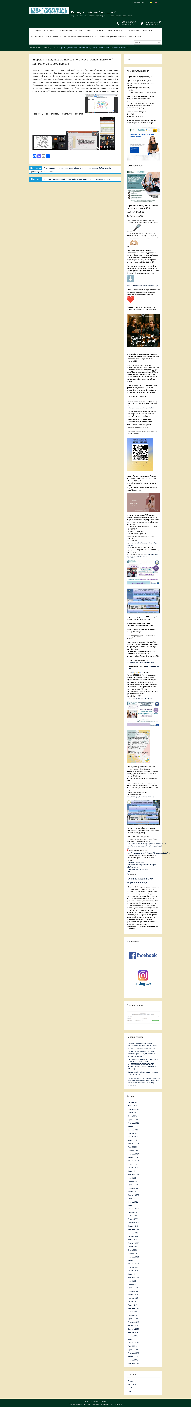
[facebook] (160, 2)
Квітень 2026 (132, 1106)
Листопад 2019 (133, 1322)
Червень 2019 (133, 1332)
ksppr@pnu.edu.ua (128, 24)
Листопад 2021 (133, 1257)
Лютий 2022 (132, 1247)
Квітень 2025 (132, 1140)
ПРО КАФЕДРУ (36, 31)
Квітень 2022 (132, 1240)
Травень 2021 (133, 1271)
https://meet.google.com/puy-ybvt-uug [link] (140, 797)
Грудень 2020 (133, 1288)
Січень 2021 (132, 1284)
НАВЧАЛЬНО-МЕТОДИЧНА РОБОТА (60, 31)
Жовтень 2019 (133, 1325)
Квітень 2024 (132, 1171)
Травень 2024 (133, 1168)
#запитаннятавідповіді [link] (135, 862)
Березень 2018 (133, 1363)
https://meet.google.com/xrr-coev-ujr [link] (140, 698)
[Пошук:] (148, 42)
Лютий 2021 (132, 1281)
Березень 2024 (133, 1174)
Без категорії (132, 1384)
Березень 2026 (133, 1109)
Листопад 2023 (133, 1188)
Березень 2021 (133, 1277)
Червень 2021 (133, 1267)
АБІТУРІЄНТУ (36, 37)
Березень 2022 (133, 1243)
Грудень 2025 (133, 1119)
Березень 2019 (133, 1343)
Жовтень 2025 (133, 1126)
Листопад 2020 (133, 1291)
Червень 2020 (133, 1298)
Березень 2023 (133, 1209)
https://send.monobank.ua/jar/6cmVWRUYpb (142, 286)
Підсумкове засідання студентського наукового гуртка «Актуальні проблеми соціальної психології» (142, 1053)
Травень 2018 (133, 1360)
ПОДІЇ (81, 31)
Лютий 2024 (132, 1178)
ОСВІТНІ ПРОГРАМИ (95, 31)
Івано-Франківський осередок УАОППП (78, 37)
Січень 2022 (132, 1250)
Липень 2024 (132, 1164)
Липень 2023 (132, 1198)
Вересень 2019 (133, 1329)
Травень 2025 (133, 1137)
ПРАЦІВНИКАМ (133, 31)
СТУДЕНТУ (146, 31)
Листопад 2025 (133, 1123)
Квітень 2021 (132, 1274)
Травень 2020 (133, 1301)
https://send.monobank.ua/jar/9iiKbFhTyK (142, 408)
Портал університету (140, 2)
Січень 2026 (132, 1116)
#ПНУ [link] (129, 872)
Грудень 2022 (133, 1219)
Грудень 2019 (133, 1319)
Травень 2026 (133, 1102)
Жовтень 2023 (133, 1192)
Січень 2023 (132, 1216)
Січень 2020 (132, 1315)
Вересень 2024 (133, 1161)
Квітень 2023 (132, 1205)
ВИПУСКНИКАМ (52, 37)
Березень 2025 (133, 1144)
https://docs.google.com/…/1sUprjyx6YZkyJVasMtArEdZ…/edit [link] (148, 853)
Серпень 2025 (133, 1130)
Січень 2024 (132, 1181)
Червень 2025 (133, 1133)
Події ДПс (131, 1391)
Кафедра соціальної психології (93, 12)
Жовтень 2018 (133, 1356)
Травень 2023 (133, 1202)
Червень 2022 (133, 1233)
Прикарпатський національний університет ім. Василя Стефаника (93, 1404)
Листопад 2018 (133, 1353)
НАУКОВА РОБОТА (115, 31)
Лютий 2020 (132, 1312)
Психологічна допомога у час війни (112, 37)
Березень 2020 (133, 1308)
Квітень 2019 (132, 1339)
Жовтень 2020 (133, 1295)
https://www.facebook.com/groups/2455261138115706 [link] (146, 843)
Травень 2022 (133, 1236)
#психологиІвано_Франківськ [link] (137, 869)
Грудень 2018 (133, 1350)
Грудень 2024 (133, 1150)
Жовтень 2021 (133, 1260)
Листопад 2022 (133, 1222)
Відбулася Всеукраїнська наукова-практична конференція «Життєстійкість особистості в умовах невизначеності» (142, 1045)
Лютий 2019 (132, 1346)
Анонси (130, 1381)
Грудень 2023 (133, 1185)
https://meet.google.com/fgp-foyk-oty (140, 662)
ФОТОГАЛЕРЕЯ (135, 37)
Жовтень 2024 (133, 1157)
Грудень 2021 (133, 1253)
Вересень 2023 (133, 1195)
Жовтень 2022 (133, 1226)
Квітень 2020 (132, 1305)
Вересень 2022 (133, 1229)
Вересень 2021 (133, 1264)
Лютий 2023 (132, 1212)
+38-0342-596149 (129, 22)
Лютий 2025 (132, 1147)
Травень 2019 (133, 1336)
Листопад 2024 (133, 1154)
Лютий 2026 (132, 1113)
